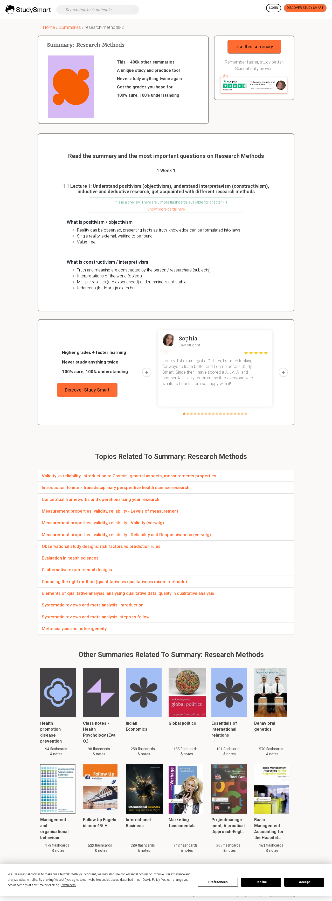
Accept (304, 882)
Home (49, 27)
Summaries (70, 27)
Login (273, 8)
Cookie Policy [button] (151, 880)
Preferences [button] (68, 885)
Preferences (218, 882)
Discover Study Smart (305, 8)
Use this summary (254, 46)
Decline (261, 882)
